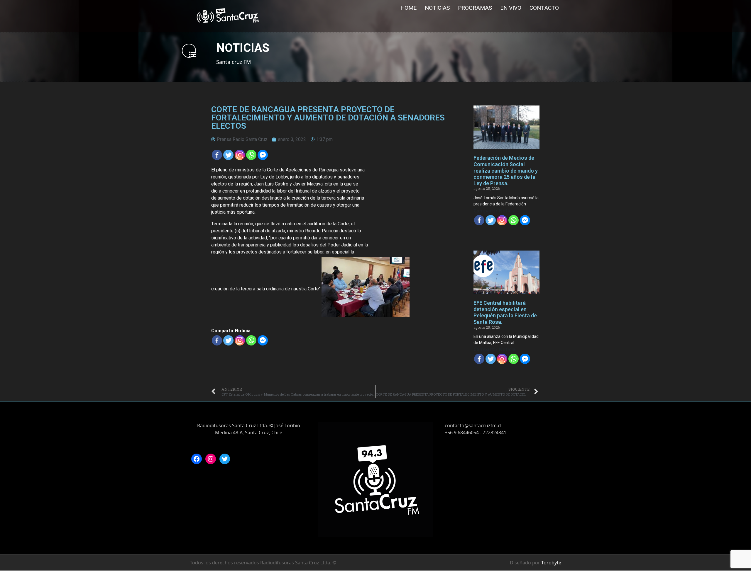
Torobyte (551, 562)
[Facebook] (217, 155)
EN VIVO (510, 7)
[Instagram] (210, 459)
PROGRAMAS (475, 7)
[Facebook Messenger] (263, 155)
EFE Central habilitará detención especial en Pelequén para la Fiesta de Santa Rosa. (505, 312)
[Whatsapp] (251, 155)
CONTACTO (544, 7)
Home (408, 7)
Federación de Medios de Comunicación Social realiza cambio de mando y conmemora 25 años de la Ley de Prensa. (505, 170)
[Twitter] (228, 155)
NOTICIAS (437, 7)
